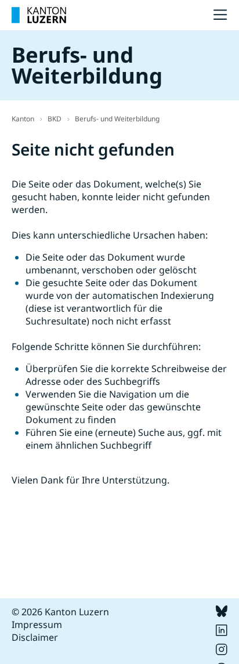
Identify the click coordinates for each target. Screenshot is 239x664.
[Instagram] (221, 651)
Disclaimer (35, 637)
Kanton (23, 119)
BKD (54, 119)
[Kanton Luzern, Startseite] (39, 15)
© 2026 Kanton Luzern (60, 611)
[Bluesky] (221, 613)
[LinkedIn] (221, 632)
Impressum (37, 624)
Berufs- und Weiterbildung (117, 119)
